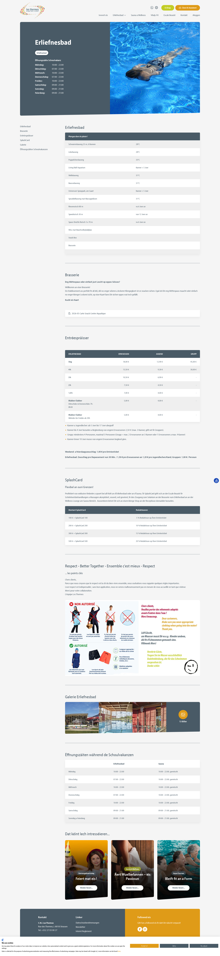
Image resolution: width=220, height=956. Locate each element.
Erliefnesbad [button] (118, 15)
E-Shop (168, 7)
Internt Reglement (84, 931)
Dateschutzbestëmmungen (87, 922)
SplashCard (25, 140)
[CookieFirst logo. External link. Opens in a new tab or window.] (3, 940)
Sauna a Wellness (138, 15)
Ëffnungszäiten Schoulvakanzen (34, 149)
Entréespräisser (26, 135)
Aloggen (196, 15)
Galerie (23, 144)
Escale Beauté (169, 15)
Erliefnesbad (25, 126)
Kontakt (184, 15)
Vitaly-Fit (154, 15)
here (119, 951)
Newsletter (80, 926)
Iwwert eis (103, 15)
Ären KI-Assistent (189, 7)
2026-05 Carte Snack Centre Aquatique (89, 313)
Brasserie (24, 130)
